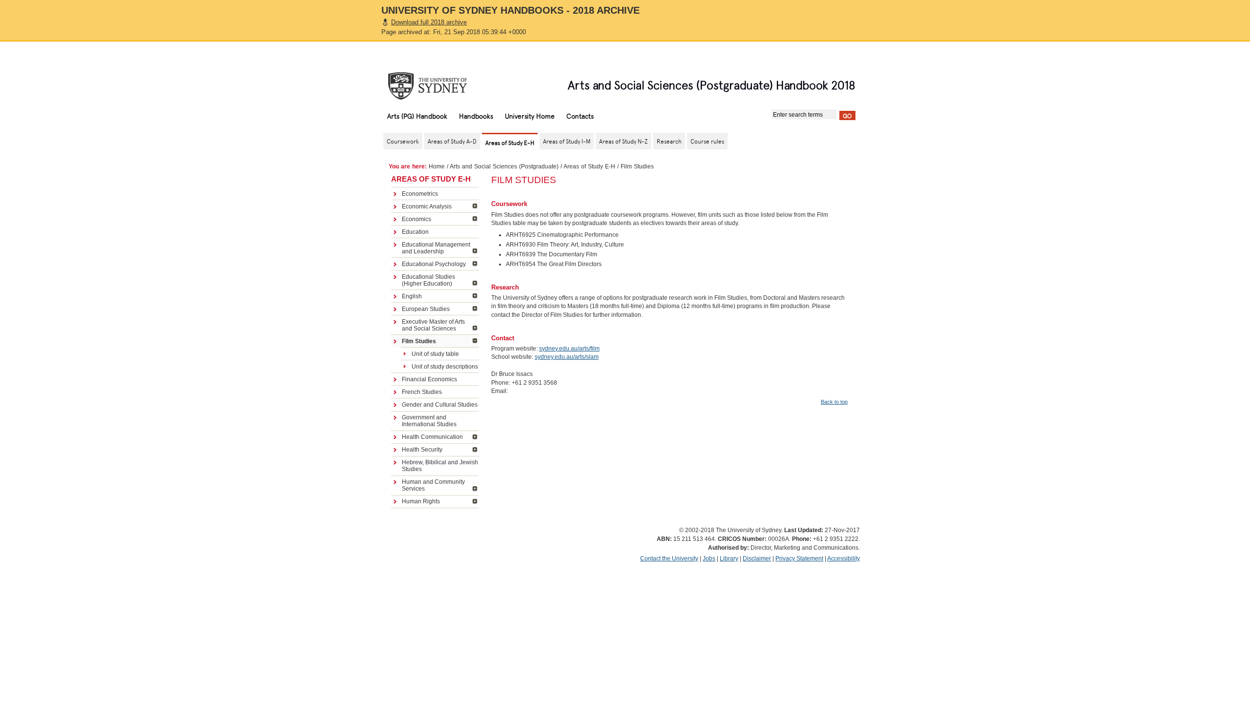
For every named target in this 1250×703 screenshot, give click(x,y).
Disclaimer (757, 558)
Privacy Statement (799, 558)
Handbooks (476, 115)
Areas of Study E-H (589, 166)
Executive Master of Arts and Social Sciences (433, 325)
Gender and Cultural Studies (440, 404)
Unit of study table (435, 354)
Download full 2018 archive (429, 22)
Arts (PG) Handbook (417, 115)
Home (437, 166)
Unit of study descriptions (445, 366)
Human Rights (421, 501)
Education (415, 231)
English (412, 296)
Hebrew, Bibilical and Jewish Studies (440, 466)
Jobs (709, 558)
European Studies (426, 309)
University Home (530, 115)
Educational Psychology (434, 264)
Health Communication (432, 437)
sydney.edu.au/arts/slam (567, 356)
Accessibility (843, 558)
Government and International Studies (429, 421)
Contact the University (669, 558)
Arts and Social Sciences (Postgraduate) (504, 166)
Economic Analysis (427, 206)
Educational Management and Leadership (436, 248)
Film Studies (419, 341)
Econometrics (420, 193)
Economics (416, 219)
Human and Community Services (433, 485)
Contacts (580, 115)
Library (729, 558)
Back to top (834, 402)
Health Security (422, 449)
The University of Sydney (437, 86)
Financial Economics (429, 379)
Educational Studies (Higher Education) (428, 280)
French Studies (422, 392)
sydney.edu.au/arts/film (569, 348)
